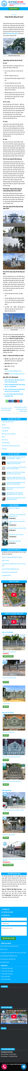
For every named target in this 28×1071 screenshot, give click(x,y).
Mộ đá (3, 437)
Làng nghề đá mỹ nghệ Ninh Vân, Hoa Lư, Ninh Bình (13, 952)
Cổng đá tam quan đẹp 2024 (9, 834)
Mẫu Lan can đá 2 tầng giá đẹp (9, 677)
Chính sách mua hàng (7, 974)
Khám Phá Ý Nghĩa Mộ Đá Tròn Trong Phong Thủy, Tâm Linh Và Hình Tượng (16, 478)
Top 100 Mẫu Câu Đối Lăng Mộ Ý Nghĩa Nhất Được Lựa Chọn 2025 (15, 493)
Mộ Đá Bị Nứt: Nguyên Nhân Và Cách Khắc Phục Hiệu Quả (16, 498)
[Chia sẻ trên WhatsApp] (7, 401)
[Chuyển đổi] (25, 422)
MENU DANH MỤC (13, 8)
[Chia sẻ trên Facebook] (9, 401)
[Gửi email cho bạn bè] (15, 401)
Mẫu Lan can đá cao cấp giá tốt (9, 652)
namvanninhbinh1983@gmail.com (10, 569)
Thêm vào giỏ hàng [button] (8, 656)
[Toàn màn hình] (24, 627)
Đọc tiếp (6, 682)
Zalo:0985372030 (6, 575)
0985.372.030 (5, 560)
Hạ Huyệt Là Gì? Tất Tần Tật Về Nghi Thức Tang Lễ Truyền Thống (16, 473)
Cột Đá (3, 425)
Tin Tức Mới (13, 14)
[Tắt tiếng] (21, 627)
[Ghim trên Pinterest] (18, 401)
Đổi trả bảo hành (6, 976)
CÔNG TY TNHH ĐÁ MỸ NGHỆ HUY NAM (12, 557)
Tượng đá (4, 449)
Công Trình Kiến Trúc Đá (8, 422)
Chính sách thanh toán (7, 968)
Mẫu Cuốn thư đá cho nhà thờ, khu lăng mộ (12, 781)
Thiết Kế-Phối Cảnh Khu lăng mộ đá (11, 446)
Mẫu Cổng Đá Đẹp (6, 790)
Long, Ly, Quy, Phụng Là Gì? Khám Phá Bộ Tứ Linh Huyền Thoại (16, 468)
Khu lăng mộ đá (6, 428)
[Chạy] (4, 627)
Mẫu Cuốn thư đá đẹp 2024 (8, 732)
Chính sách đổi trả (6, 979)
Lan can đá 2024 (6, 703)
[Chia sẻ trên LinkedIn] (21, 401)
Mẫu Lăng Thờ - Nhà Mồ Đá (9, 434)
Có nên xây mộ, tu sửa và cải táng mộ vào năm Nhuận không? (20, 409)
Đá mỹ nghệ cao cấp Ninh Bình (9, 572)
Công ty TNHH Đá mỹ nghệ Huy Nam (9, 946)
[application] (14, 622)
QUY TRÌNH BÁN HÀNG (7, 912)
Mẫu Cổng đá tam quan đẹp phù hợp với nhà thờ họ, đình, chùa (14, 859)
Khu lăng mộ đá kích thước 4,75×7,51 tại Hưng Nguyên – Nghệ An (16, 457)
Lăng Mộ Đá (5, 431)
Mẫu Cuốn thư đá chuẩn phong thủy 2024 (12, 757)
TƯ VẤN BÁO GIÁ (5, 915)
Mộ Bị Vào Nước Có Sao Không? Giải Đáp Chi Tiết (16, 488)
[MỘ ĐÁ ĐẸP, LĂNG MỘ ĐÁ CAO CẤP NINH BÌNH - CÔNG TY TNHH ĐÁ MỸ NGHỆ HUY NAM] (13, 4)
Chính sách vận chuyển (7, 971)
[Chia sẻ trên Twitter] (12, 401)
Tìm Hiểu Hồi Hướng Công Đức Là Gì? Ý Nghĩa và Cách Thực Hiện (16, 462)
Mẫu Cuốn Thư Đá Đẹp (8, 712)
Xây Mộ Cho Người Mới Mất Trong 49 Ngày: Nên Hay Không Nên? (16, 483)
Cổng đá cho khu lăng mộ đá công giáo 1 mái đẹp (13, 810)
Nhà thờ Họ (5, 440)
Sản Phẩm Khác (6, 443)
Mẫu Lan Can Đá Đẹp (7, 632)
